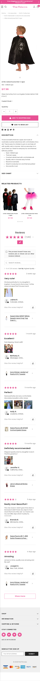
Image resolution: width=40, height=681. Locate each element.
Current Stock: (7, 101)
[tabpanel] (20, 48)
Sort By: (21, 268)
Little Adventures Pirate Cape (10, 214)
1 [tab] (20, 77)
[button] (33, 237)
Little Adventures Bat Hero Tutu (29, 214)
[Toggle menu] (2, 7)
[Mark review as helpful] (33, 307)
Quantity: (5, 107)
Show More (7, 515)
